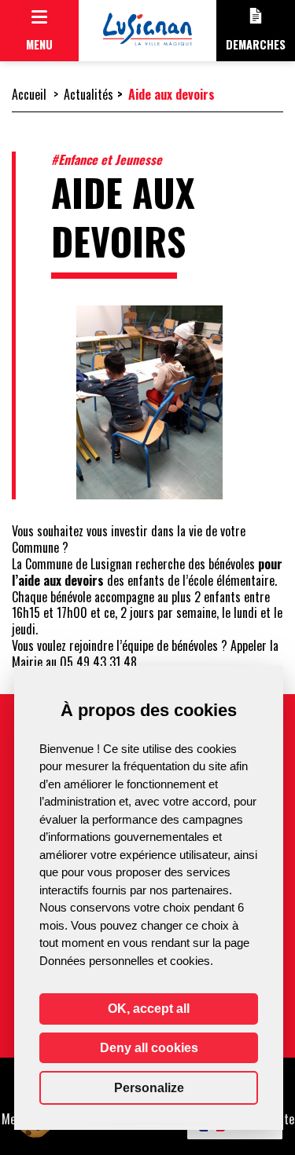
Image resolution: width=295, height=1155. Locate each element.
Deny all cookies (149, 1047)
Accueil (29, 94)
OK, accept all (149, 1008)
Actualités (88, 94)
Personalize (149, 1088)
